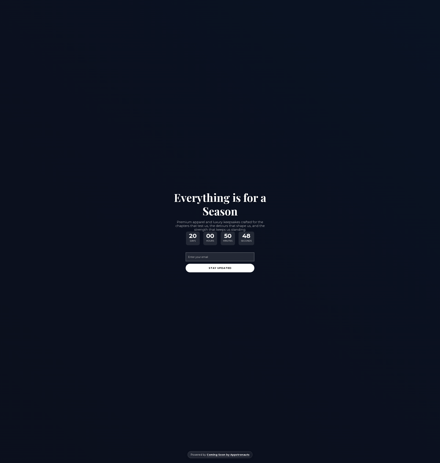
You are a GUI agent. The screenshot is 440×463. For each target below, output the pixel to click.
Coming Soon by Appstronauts (228, 454)
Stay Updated (220, 268)
